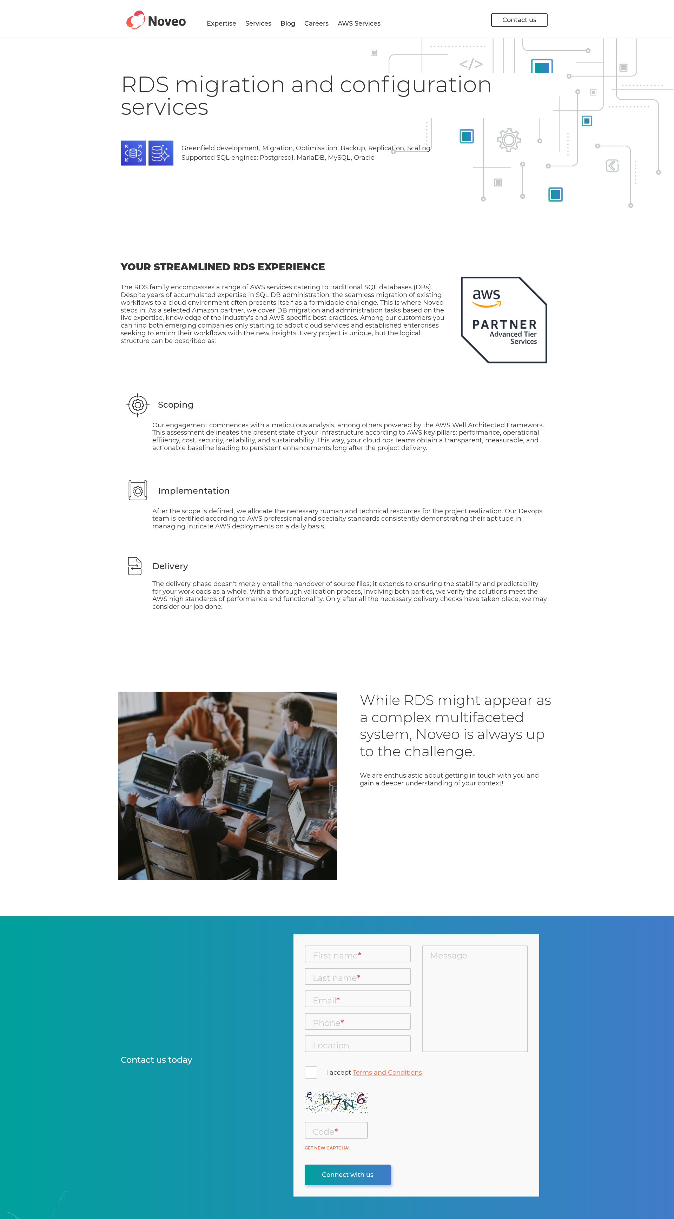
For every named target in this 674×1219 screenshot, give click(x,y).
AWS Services (359, 23)
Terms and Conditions (387, 1072)
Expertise (221, 23)
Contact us (519, 20)
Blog (287, 23)
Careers (316, 23)
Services (258, 23)
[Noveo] (156, 20)
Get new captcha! (327, 1148)
